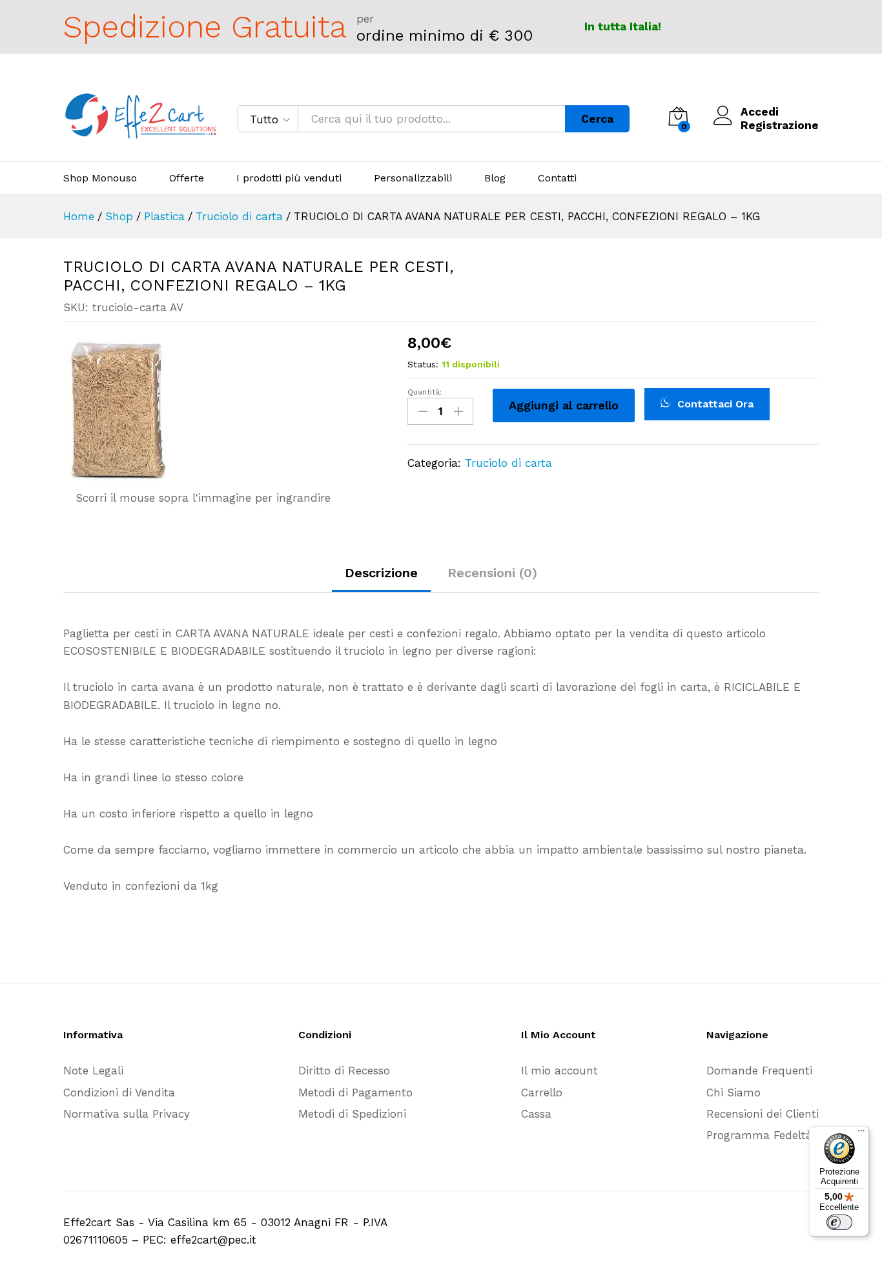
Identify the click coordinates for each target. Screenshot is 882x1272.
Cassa (536, 1113)
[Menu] (861, 1134)
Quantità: (424, 392)
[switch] (839, 1222)
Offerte (186, 178)
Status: (422, 364)
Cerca (597, 118)
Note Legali (93, 1070)
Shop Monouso (100, 178)
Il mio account (559, 1070)
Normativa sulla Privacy (126, 1113)
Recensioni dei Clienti (762, 1113)
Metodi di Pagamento (355, 1092)
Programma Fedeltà (759, 1135)
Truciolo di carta (508, 462)
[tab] (381, 578)
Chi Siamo (733, 1092)
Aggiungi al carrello (564, 405)
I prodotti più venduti (289, 178)
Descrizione (381, 572)
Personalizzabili (413, 178)
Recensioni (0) (492, 572)
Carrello (541, 1092)
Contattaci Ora (714, 404)
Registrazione (780, 125)
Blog (495, 178)
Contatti (557, 178)
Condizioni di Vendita (119, 1092)
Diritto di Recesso (344, 1070)
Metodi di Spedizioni (352, 1113)
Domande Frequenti (759, 1070)
